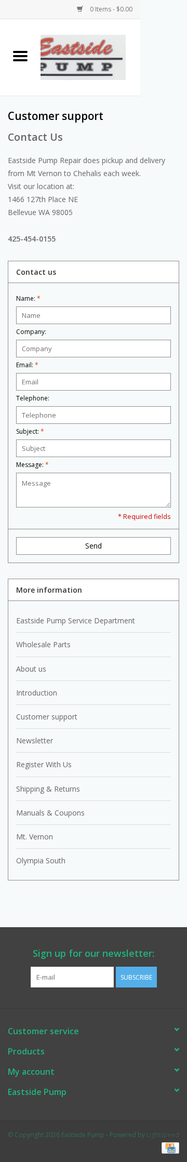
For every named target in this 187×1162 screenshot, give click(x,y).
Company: (31, 331)
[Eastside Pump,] (90, 56)
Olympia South (40, 860)
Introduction (36, 693)
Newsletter (34, 740)
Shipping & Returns (48, 789)
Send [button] (93, 546)
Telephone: (32, 398)
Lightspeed (162, 1134)
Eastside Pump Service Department (75, 620)
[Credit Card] (168, 1147)
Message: (32, 464)
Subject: (30, 431)
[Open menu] (20, 55)
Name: (28, 298)
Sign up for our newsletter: (93, 953)
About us (31, 669)
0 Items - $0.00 (110, 9)
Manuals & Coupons (50, 813)
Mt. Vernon (34, 837)
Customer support (46, 717)
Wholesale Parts (43, 644)
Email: (27, 364)
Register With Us (44, 764)
